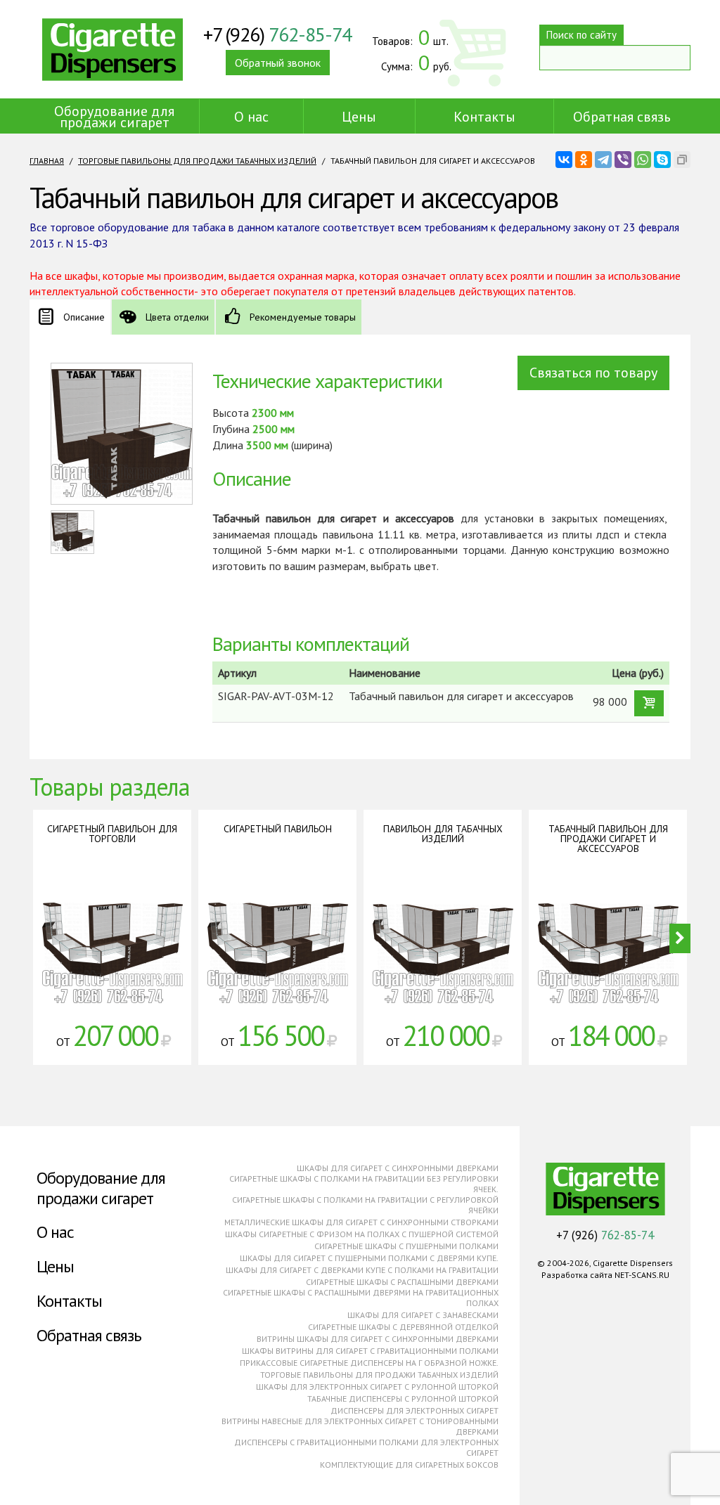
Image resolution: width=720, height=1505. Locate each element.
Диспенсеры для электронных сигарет (414, 1410)
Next (679, 938)
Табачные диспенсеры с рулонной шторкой (403, 1398)
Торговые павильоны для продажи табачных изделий (197, 160)
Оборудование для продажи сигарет (114, 116)
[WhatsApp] (642, 159)
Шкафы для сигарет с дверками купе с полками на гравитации (362, 1270)
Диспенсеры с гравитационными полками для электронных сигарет (366, 1447)
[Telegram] (603, 159)
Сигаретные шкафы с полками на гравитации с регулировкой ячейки (365, 1204)
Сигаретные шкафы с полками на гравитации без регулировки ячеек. (364, 1183)
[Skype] (662, 159)
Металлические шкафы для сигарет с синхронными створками (361, 1222)
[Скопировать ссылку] (682, 159)
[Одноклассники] (583, 159)
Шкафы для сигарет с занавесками (423, 1315)
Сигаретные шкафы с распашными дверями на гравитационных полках (361, 1297)
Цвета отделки (177, 317)
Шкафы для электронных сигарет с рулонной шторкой (377, 1386)
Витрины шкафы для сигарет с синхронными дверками (378, 1338)
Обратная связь (622, 117)
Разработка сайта (576, 1275)
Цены (359, 117)
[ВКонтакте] (563, 159)
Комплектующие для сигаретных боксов (409, 1464)
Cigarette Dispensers (112, 49)
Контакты (484, 117)
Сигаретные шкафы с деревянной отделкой (403, 1327)
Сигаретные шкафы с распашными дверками (402, 1282)
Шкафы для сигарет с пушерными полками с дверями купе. (369, 1258)
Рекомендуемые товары (303, 317)
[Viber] (623, 159)
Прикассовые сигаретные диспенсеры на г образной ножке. (369, 1362)
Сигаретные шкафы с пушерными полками (406, 1246)
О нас (251, 117)
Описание (84, 317)
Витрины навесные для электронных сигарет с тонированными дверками (360, 1426)
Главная (47, 160)
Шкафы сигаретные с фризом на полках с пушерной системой (362, 1234)
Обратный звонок (278, 63)
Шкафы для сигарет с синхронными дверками (398, 1168)
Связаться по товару (593, 372)
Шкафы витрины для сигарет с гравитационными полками (370, 1350)
